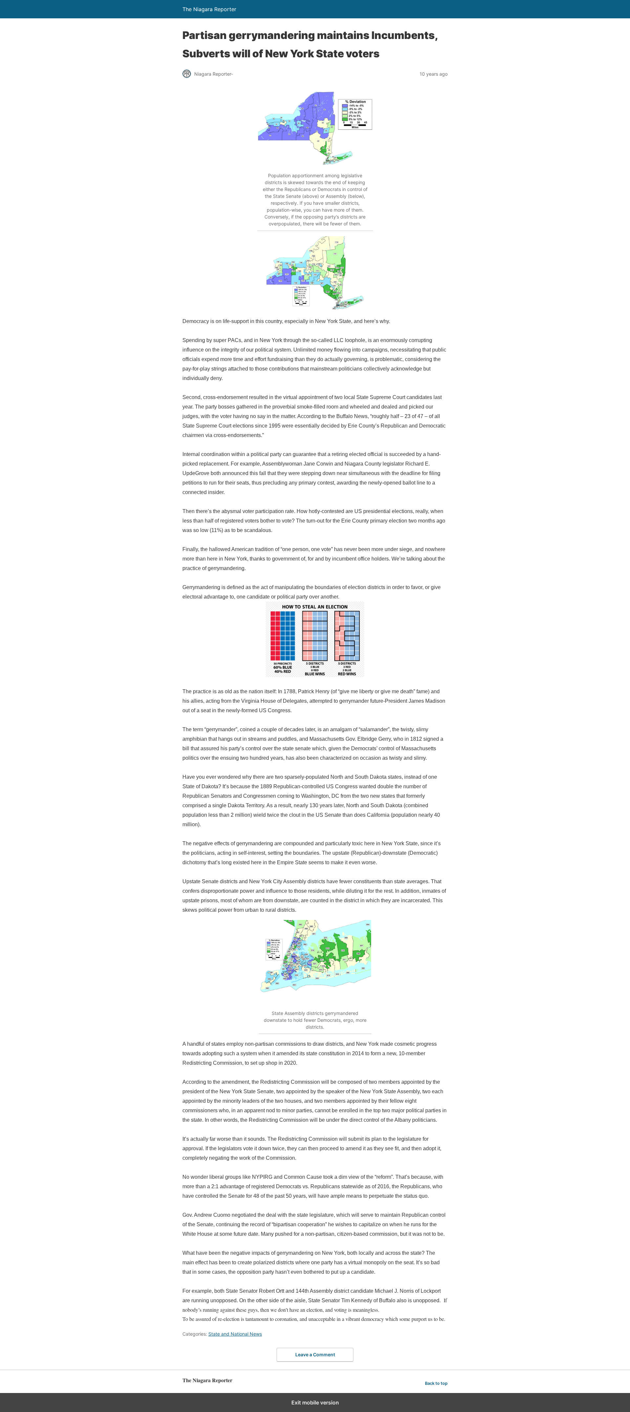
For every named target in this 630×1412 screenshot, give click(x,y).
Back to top (436, 1383)
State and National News (235, 1334)
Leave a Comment (315, 1354)
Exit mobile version (315, 1402)
